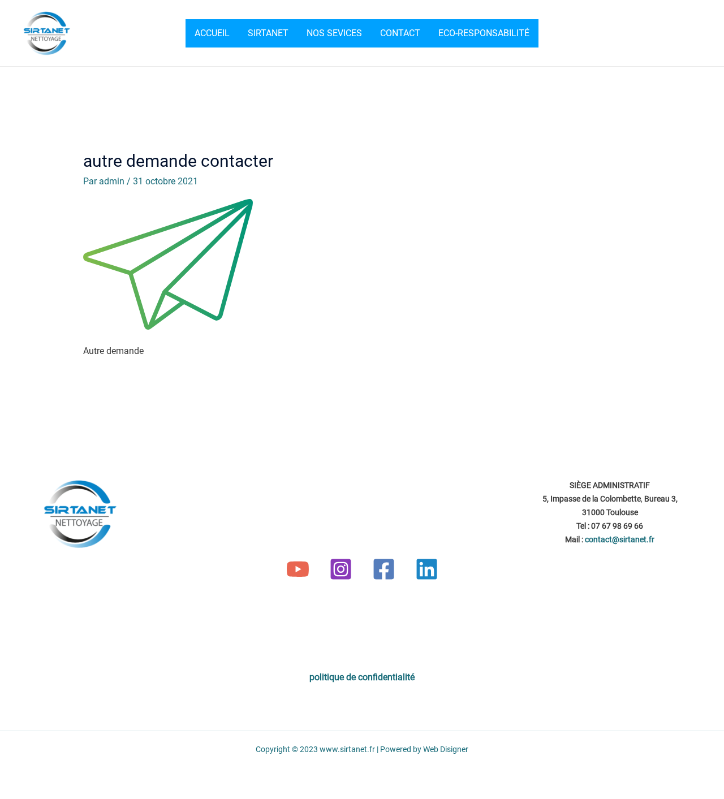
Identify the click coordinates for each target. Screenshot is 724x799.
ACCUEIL (212, 33)
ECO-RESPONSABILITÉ (483, 33)
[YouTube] (297, 569)
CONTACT (400, 33)
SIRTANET (268, 33)
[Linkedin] (426, 569)
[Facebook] (383, 569)
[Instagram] (340, 569)
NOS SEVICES (334, 33)
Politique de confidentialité (362, 677)
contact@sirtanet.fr (619, 539)
